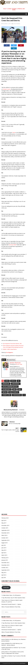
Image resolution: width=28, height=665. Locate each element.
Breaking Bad (6, 383)
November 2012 (5, 565)
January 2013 (4, 560)
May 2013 (3, 550)
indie (19, 389)
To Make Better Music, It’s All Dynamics (11, 595)
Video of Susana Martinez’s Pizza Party (10, 607)
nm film (5, 392)
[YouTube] (6, 369)
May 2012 (3, 572)
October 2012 (4, 567)
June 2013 (3, 547)
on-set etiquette (13, 392)
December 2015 (5, 525)
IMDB (14, 389)
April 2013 (3, 552)
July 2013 (3, 545)
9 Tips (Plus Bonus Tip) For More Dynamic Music (13, 597)
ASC (18, 381)
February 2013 (4, 557)
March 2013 (4, 555)
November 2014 (5, 533)
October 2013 (4, 538)
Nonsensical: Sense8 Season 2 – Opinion (11, 604)
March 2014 (4, 535)
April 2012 (3, 575)
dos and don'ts (7, 389)
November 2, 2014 (7, 23)
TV (24, 395)
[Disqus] (14, 454)
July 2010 (3, 577)
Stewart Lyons (6, 395)
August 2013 (4, 542)
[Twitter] (4, 369)
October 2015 (4, 528)
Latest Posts (12, 359)
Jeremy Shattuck (16, 23)
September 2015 (5, 530)
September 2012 (5, 570)
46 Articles (21, 409)
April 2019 (3, 520)
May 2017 (3, 523)
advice (7, 381)
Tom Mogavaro (17, 395)
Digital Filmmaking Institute (10, 386)
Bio (4, 359)
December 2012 (5, 562)
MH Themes (22, 663)
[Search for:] (14, 612)
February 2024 (4, 518)
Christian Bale (15, 383)
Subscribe (6, 587)
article (13, 381)
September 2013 (5, 540)
